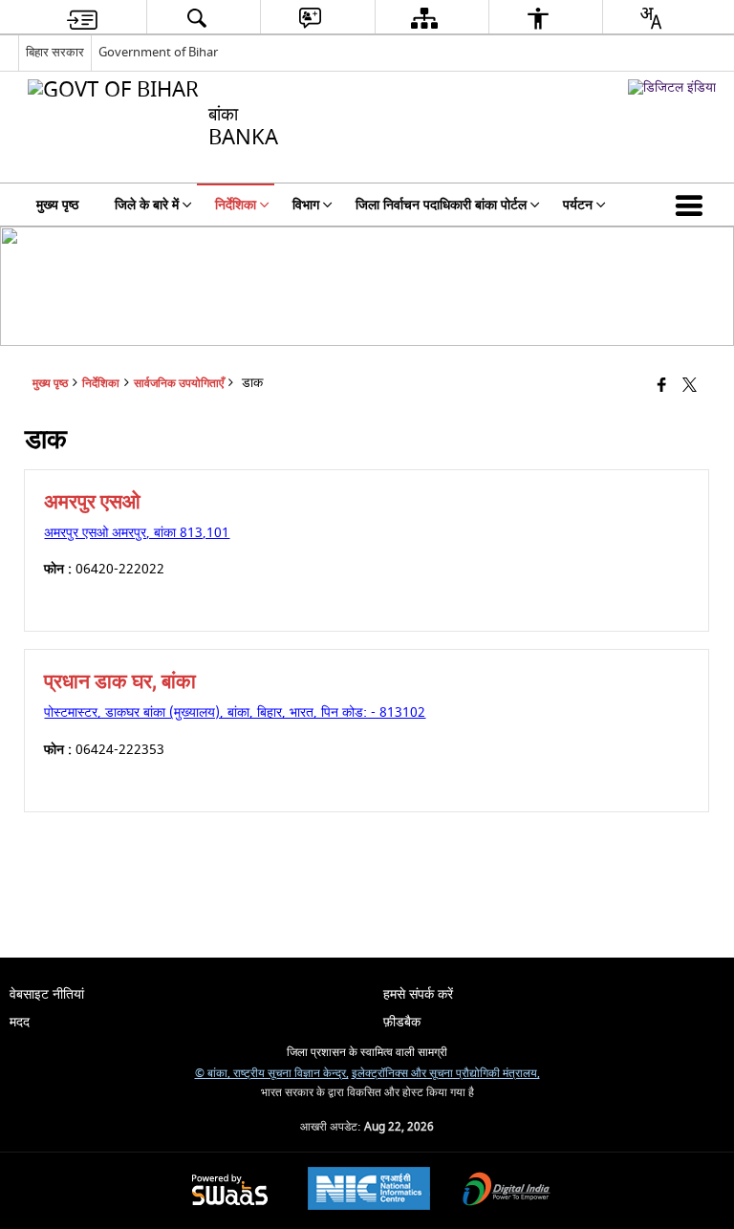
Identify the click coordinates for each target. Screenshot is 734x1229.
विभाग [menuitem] (305, 205)
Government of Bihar (158, 52)
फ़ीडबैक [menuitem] (402, 1022)
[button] (693, 204)
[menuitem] (82, 17)
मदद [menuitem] (20, 1022)
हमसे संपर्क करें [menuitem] (418, 994)
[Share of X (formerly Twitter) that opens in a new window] (690, 386)
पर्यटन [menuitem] (578, 205)
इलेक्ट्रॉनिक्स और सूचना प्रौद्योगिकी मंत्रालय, (446, 1074)
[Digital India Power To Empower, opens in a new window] (506, 1191)
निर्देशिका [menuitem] (235, 205)
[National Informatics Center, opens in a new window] (368, 1191)
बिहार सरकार (55, 52)
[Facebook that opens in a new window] (662, 386)
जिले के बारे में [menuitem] (147, 205)
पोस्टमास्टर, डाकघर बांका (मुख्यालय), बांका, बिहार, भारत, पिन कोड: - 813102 (234, 712)
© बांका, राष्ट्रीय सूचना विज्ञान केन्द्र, (272, 1074)
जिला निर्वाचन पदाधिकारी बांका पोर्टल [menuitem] (441, 205)
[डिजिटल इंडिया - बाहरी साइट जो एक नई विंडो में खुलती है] (672, 87)
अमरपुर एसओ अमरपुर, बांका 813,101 (136, 533)
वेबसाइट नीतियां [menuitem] (47, 994)
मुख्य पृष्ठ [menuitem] (57, 205)
